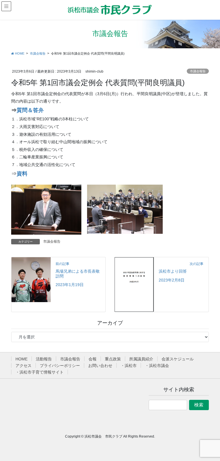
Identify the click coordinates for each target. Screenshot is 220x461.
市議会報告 (198, 71)
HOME (21, 359)
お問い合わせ (100, 365)
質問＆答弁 (30, 110)
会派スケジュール (178, 359)
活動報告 (44, 359)
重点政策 (113, 359)
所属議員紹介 (141, 359)
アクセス (23, 365)
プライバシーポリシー (60, 365)
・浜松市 (129, 365)
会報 (93, 359)
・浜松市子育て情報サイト (39, 372)
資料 (22, 174)
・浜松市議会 (157, 365)
